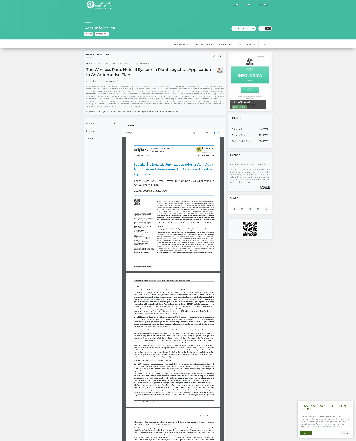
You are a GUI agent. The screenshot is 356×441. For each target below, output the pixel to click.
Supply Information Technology (163, 111)
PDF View (91, 123)
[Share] (234, 209)
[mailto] (248, 28)
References (91, 131)
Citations (90, 138)
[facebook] (243, 28)
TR (262, 28)
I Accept (306, 433)
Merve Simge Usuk (95, 81)
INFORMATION (102, 34)
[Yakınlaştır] (207, 133)
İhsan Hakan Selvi (112, 81)
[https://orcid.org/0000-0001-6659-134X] (142, 191)
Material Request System (121, 111)
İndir (217, 133)
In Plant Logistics (140, 111)
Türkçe (345, 433)
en (214, 56)
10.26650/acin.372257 (100, 63)
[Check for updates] (219, 70)
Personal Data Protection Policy (325, 426)
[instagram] (252, 28)
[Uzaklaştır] (193, 133)
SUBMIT (88, 34)
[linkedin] (239, 28)
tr (221, 56)
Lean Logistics (102, 111)
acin (107, 23)
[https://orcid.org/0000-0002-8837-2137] (159, 191)
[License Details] (265, 187)
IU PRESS (87, 23)
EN (268, 28)
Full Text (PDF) (144, 63)
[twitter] (235, 28)
